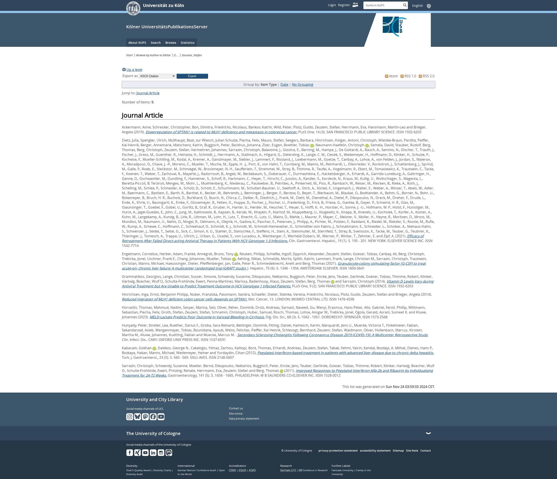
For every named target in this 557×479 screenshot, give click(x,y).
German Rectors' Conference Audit (197, 470)
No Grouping (302, 84)
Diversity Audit (134, 474)
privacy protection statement (338, 450)
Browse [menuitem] (170, 42)
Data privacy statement (244, 418)
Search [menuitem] (156, 42)
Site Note (412, 450)
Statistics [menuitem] (188, 42)
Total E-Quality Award (138, 470)
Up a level (134, 69)
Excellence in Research (313, 470)
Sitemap (398, 450)
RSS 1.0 (410, 76)
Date (284, 84)
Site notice (235, 413)
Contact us (236, 408)
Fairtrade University (343, 470)
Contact (425, 450)
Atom (393, 76)
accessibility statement (375, 450)
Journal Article (147, 93)
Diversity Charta (162, 470)
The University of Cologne (153, 433)
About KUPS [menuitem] (137, 42)
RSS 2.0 (429, 76)
